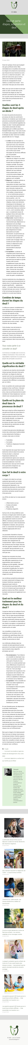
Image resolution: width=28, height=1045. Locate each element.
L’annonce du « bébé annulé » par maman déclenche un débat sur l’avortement (11, 901)
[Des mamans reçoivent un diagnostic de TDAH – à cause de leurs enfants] (14, 867)
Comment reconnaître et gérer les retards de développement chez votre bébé (13, 753)
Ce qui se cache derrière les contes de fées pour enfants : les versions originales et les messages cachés (13, 932)
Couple (6, 749)
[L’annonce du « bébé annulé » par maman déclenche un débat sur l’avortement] (14, 896)
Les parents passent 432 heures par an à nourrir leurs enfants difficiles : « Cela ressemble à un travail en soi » (14, 998)
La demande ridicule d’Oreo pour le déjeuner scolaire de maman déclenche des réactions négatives (13, 841)
